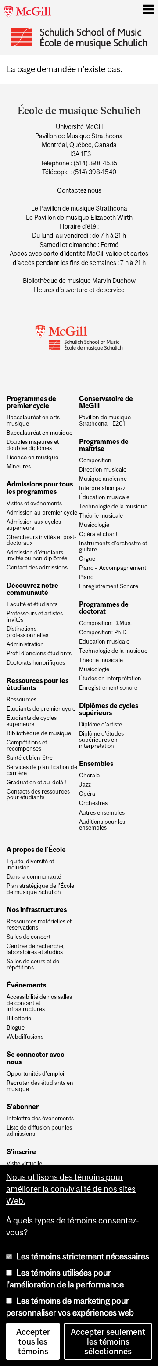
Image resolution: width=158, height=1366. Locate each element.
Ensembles (96, 763)
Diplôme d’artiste (100, 725)
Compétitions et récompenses (27, 746)
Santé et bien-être (30, 758)
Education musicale (104, 642)
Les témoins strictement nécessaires (82, 1256)
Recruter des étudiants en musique (40, 1086)
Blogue (16, 1028)
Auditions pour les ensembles (102, 825)
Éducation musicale (104, 497)
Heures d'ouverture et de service (79, 289)
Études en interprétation (110, 679)
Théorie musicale (101, 516)
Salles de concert (28, 937)
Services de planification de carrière (42, 770)
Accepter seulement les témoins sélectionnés (108, 1341)
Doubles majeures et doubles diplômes (33, 445)
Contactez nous (79, 190)
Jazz (85, 785)
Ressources (21, 700)
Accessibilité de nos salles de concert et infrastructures (39, 1003)
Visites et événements (34, 504)
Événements (26, 984)
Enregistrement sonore (108, 688)
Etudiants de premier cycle (41, 709)
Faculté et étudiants (32, 604)
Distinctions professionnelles (27, 632)
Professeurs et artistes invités (35, 617)
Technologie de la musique (113, 507)
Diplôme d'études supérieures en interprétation (101, 740)
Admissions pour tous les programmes (40, 487)
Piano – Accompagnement (112, 568)
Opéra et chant (98, 534)
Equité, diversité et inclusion (30, 864)
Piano (86, 577)
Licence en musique (32, 457)
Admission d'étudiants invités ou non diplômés (37, 556)
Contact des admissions (37, 568)
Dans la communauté (34, 877)
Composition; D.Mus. (105, 623)
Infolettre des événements (40, 1119)
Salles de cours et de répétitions (33, 964)
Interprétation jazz (102, 488)
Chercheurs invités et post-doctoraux (41, 540)
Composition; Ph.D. (103, 632)
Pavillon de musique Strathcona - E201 (105, 421)
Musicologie (94, 525)
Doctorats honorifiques (36, 663)
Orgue (87, 559)
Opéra (87, 794)
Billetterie (19, 1019)
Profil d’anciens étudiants (39, 654)
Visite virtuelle (24, 1164)
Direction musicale (102, 470)
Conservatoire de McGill (106, 402)
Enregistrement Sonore (108, 586)
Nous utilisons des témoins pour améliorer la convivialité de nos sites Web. (71, 1188)
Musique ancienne (103, 479)
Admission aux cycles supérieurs (34, 525)
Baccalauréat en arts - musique (35, 421)
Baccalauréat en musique (39, 433)
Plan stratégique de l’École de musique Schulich (40, 889)
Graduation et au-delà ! (36, 783)
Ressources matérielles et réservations (39, 925)
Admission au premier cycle (42, 513)
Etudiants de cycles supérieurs (32, 721)
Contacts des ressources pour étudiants (38, 795)
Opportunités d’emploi (35, 1074)
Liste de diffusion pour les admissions (39, 1131)
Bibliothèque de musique (39, 733)
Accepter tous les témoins (33, 1341)
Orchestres (93, 803)
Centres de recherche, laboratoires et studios (36, 949)
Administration (25, 644)
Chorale (89, 775)
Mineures (19, 467)
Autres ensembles (102, 813)
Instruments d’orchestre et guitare (113, 546)
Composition (95, 461)
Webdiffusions (25, 1037)
